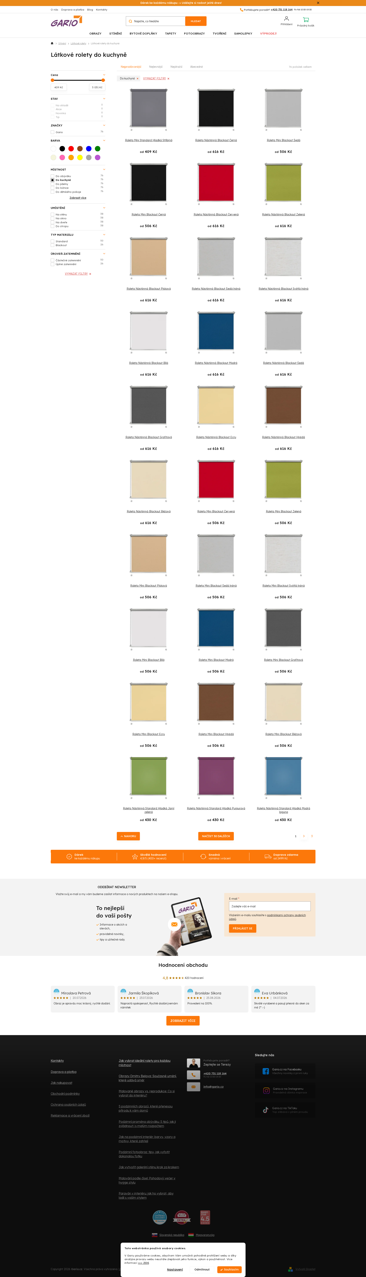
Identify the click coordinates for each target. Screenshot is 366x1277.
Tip (79, 117)
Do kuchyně (80, 179)
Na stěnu (80, 214)
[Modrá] (90, 150)
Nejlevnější (156, 66)
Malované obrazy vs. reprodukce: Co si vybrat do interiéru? (147, 1093)
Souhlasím (231, 1269)
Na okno (80, 218)
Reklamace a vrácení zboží (70, 1115)
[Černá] (63, 150)
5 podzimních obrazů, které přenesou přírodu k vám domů (146, 1108)
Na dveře (80, 222)
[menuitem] (95, 33)
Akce (79, 109)
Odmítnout (202, 1269)
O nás (54, 9)
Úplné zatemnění (80, 264)
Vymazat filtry (76, 273)
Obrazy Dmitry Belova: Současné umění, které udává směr (148, 1078)
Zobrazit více (183, 1021)
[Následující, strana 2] (303, 836)
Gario (80, 132)
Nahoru (130, 836)
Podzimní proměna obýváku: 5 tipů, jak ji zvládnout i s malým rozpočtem (147, 1124)
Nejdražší (176, 66)
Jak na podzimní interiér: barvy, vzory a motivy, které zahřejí (147, 1139)
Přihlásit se (242, 928)
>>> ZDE (143, 1262)
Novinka (79, 113)
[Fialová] (99, 158)
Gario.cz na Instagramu (290, 1090)
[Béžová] (54, 158)
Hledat (196, 21)
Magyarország (205, 1235)
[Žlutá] (81, 158)
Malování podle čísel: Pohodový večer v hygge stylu (147, 1180)
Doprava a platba (72, 9)
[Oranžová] (72, 158)
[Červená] (72, 150)
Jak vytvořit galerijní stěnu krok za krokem (149, 1167)
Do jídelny (80, 183)
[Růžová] (63, 158)
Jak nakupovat (61, 1083)
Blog (90, 9)
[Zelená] (99, 150)
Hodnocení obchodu (183, 965)
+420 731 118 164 (215, 1073)
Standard (80, 241)
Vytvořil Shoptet (305, 1269)
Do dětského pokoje (80, 191)
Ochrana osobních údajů (68, 1104)
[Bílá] (54, 150)
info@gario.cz (213, 1086)
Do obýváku (80, 176)
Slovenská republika (171, 1235)
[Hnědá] (81, 150)
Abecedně (196, 66)
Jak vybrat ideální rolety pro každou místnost (144, 1063)
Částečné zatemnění (80, 260)
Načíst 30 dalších (216, 836)
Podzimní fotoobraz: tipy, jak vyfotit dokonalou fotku (144, 1154)
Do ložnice (80, 187)
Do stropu (80, 226)
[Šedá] (90, 158)
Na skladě (79, 105)
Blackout (80, 245)
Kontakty (101, 9)
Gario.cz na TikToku (290, 1110)
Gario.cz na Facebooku (290, 1071)
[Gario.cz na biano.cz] (205, 1219)
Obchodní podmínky (65, 1094)
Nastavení (175, 1270)
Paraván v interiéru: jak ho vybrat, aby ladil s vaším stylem (146, 1195)
